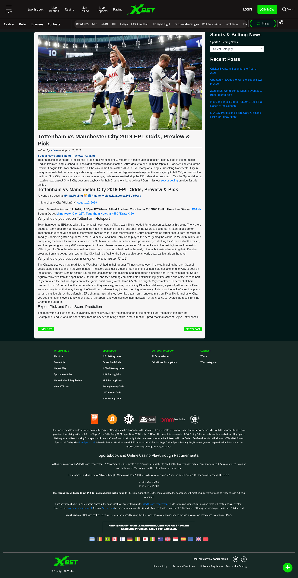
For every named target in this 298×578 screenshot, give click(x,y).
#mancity (98, 195)
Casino (69, 9)
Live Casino (84, 9)
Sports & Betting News (224, 42)
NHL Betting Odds (112, 398)
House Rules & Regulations (68, 380)
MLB (94, 24)
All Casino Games (161, 356)
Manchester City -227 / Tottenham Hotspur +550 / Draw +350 (95, 213)
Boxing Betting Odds (113, 386)
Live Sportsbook (87, 442)
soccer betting (169, 180)
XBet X (203, 356)
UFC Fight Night (161, 24)
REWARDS (82, 24)
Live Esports (102, 9)
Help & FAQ (60, 368)
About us (58, 356)
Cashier (9, 24)
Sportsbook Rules (63, 374)
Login (247, 9)
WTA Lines (232, 24)
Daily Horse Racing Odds (164, 362)
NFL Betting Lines (112, 356)
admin (54, 150)
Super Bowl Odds (112, 362)
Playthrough (107, 508)
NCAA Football (139, 24)
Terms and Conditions (184, 566)
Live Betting (54, 9)
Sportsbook (35, 9)
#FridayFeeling (73, 195)
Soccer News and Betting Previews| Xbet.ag (66, 155)
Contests (54, 24)
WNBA (105, 24)
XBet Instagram (208, 362)
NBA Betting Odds (112, 374)
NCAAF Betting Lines (113, 368)
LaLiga (124, 24)
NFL (114, 24)
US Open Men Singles (186, 24)
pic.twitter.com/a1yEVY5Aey (123, 195)
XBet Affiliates (61, 386)
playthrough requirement (155, 504)
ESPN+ (196, 209)
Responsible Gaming (236, 566)
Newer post (193, 329)
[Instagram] (235, 559)
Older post (45, 329)
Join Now (267, 9)
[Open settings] (280, 22)
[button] (9, 9)
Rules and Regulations (211, 566)
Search (290, 9)
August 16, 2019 (87, 202)
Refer (23, 24)
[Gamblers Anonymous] (147, 417)
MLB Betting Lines (112, 380)
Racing (117, 9)
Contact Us (59, 362)
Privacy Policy (160, 566)
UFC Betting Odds (112, 392)
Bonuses (37, 24)
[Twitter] (244, 559)
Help (265, 23)
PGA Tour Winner (212, 24)
